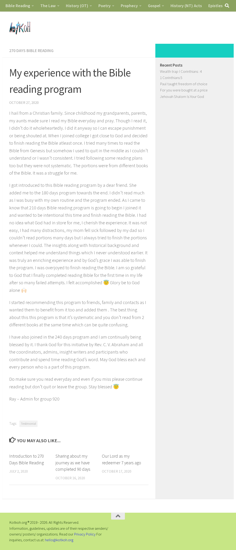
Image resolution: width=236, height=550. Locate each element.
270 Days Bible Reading (31, 50)
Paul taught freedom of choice (183, 83)
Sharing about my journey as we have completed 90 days (73, 462)
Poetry (104, 5)
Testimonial (28, 424)
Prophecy (129, 5)
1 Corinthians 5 (171, 77)
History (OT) (77, 5)
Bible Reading (18, 5)
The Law (48, 5)
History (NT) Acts (186, 5)
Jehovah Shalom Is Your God (182, 96)
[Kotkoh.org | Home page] (19, 28)
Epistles (215, 5)
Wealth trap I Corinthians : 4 (181, 71)
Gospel (154, 5)
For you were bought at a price (184, 90)
